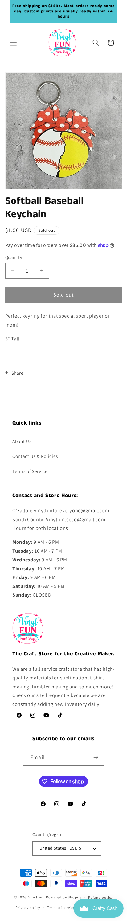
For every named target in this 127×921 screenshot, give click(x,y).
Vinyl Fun (36, 897)
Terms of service (61, 907)
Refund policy (100, 897)
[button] (13, 42)
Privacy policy (27, 907)
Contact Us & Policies (35, 456)
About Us (21, 441)
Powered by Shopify (64, 897)
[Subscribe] (95, 758)
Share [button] (17, 373)
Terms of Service (30, 471)
